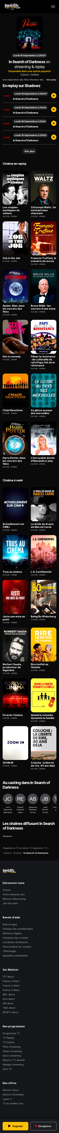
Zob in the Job (11, 258)
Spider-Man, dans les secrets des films (14, 308)
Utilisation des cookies (15, 937)
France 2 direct (11, 981)
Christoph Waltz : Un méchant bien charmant (43, 210)
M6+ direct (9, 994)
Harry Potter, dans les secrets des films (14, 460)
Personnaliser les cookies (17, 946)
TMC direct (9, 1007)
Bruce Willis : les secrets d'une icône (43, 307)
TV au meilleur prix (13, 1103)
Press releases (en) (14, 894)
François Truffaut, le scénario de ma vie (43, 260)
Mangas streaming (13, 1064)
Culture (24, 74)
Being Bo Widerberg (43, 616)
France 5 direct (11, 990)
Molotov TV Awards (14, 1060)
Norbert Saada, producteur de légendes (12, 667)
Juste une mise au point (14, 618)
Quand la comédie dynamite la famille (42, 717)
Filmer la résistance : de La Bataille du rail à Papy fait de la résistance (43, 361)
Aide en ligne (10, 924)
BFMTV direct (10, 1012)
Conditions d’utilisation (15, 942)
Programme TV (11, 1033)
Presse (7, 889)
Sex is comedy (12, 356)
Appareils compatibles (15, 955)
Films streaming (11, 1046)
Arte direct (9, 998)
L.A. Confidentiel (41, 571)
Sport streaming (12, 1055)
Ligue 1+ (7, 1099)
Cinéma (35, 74)
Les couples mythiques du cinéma (11, 210)
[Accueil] (12, 6)
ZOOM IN (8, 762)
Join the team (10, 903)
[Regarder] (53, 96)
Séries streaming (12, 1051)
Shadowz (7, 836)
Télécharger (9, 951)
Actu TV (7, 1069)
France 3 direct (11, 985)
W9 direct (8, 1003)
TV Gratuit (8, 1042)
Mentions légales (12, 933)
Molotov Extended (13, 1094)
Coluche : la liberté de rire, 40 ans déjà (43, 764)
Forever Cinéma (13, 715)
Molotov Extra (11, 1090)
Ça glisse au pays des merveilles (41, 412)
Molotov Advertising (14, 898)
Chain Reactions (13, 410)
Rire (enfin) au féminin (39, 666)
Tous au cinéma (12, 571)
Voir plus (51, 79)
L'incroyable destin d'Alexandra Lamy (43, 459)
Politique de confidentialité (18, 928)
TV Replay (8, 1037)
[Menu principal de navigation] (53, 7)
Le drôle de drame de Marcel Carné (42, 526)
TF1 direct (8, 976)
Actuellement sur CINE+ (13, 526)
